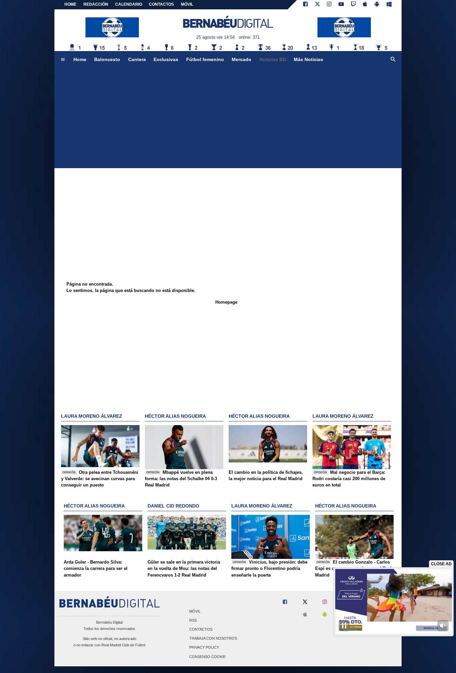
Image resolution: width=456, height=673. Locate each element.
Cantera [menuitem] (137, 59)
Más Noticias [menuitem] (308, 59)
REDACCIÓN (95, 4)
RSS (193, 620)
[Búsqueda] (393, 60)
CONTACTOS (161, 4)
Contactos (200, 629)
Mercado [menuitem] (241, 59)
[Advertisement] (228, 118)
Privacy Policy (204, 648)
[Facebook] (305, 4)
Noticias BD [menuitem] (272, 59)
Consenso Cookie (207, 657)
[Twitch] (353, 4)
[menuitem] (63, 60)
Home (70, 4)
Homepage (226, 302)
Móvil (195, 611)
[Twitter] (317, 4)
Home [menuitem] (79, 59)
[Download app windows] (389, 4)
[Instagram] (329, 4)
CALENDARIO (128, 4)
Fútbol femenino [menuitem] (205, 59)
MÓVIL (187, 4)
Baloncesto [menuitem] (107, 59)
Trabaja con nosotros (213, 639)
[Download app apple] (365, 4)
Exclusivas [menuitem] (166, 59)
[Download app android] (377, 4)
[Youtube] (341, 4)
